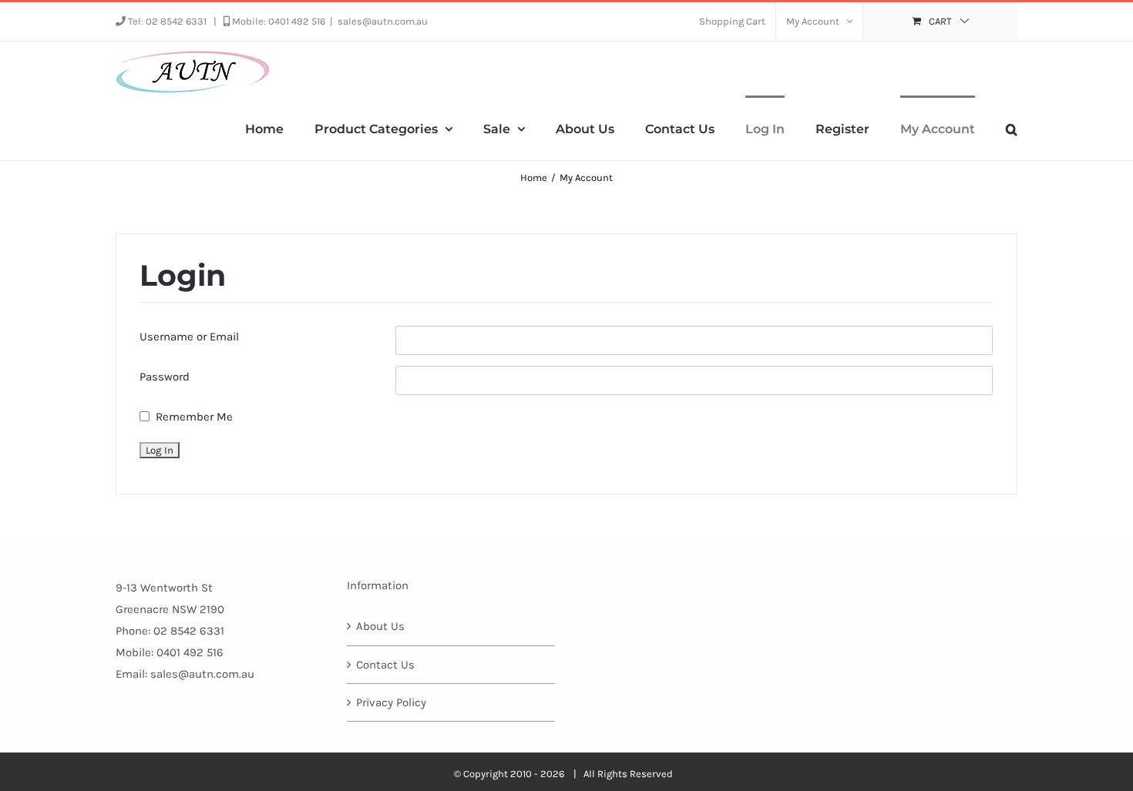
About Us (380, 626)
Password (165, 377)
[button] (1011, 128)
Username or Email (189, 337)
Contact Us (385, 665)
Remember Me (194, 417)
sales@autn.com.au (383, 21)
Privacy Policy (391, 702)
